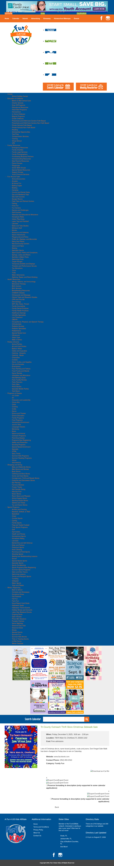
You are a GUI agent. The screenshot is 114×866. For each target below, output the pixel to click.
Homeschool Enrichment (20, 422)
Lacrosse (15, 540)
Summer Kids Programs (20, 456)
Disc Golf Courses (18, 197)
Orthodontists (16, 324)
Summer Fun (16, 634)
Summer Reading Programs (22, 458)
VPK (13, 143)
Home (7, 18)
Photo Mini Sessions (19, 619)
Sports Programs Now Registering (24, 567)
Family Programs (18, 418)
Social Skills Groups (19, 167)
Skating (14, 248)
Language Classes (18, 427)
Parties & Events (13, 342)
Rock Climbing (17, 549)
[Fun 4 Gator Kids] (21, 34)
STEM (14, 451)
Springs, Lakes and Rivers (21, 255)
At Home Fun (16, 183)
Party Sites (15, 384)
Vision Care (16, 337)
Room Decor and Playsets (21, 496)
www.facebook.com (61, 757)
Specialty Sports (17, 563)
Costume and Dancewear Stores (23, 480)
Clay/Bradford (81, 13)
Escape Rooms (17, 199)
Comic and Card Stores (20, 476)
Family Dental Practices (20, 308)
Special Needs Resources (21, 170)
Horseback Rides (18, 217)
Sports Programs (13, 507)
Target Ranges (17, 261)
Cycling (14, 520)
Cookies (15, 360)
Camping (15, 190)
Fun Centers (16, 208)
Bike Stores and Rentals (20, 469)
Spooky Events (17, 632)
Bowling (14, 188)
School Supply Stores (19, 498)
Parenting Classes (18, 438)
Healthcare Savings (19, 313)
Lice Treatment (17, 317)
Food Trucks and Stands (20, 371)
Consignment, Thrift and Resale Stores (25, 478)
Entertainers (16, 366)
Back (57, 807)
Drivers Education (18, 415)
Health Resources (13, 279)
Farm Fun (15, 601)
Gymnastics (16, 532)
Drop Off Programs (18, 105)
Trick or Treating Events (20, 639)
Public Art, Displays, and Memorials (24, 239)
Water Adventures (18, 275)
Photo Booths (16, 386)
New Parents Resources (20, 161)
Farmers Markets (18, 485)
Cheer (14, 516)
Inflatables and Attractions (21, 375)
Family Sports (17, 523)
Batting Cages (17, 185)
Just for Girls (16, 424)
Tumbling (15, 578)
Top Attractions (17, 268)
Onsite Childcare (18, 118)
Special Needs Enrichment (21, 447)
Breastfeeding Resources (21, 290)
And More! (64, 846)
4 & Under (15, 395)
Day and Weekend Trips (20, 194)
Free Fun (15, 205)
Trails (14, 272)
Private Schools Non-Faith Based (23, 127)
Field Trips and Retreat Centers (23, 201)
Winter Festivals (17, 643)
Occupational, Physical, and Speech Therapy (28, 322)
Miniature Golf (17, 228)
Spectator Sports (18, 250)
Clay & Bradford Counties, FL (69, 842)
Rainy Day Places (18, 241)
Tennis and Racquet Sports (21, 576)
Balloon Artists (17, 348)
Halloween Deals (18, 605)
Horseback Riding (18, 538)
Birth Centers (16, 286)
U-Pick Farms (16, 641)
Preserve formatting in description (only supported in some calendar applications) (75, 786)
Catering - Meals (18, 355)
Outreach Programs (19, 436)
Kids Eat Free (16, 491)
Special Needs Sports (19, 561)
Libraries (15, 223)
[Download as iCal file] (100, 771)
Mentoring (15, 429)
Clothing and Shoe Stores (21, 473)
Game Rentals (17, 373)
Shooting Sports (17, 554)
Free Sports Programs (20, 527)
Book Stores (16, 471)
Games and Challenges (20, 210)
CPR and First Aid (18, 299)
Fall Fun (15, 599)
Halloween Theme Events (21, 607)
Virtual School (17, 141)
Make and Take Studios (20, 226)
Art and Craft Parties (19, 346)
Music (14, 431)
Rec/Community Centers (20, 243)
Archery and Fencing (19, 509)
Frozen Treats (17, 487)
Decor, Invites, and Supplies (22, 362)
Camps (9, 94)
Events (76, 18)
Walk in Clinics (17, 339)
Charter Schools (17, 103)
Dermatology (16, 302)
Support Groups (17, 172)
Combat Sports (17, 518)
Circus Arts (16, 402)
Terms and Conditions (41, 827)
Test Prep (15, 134)
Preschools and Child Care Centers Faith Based (29, 121)
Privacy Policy (38, 830)
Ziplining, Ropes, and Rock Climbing (24, 277)
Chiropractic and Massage (21, 295)
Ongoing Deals (17, 614)
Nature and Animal (18, 433)
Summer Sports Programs (21, 570)
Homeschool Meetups (62, 18)
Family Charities (17, 150)
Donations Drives (18, 594)
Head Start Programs (19, 109)
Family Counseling (18, 306)
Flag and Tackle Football (20, 525)
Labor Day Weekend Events (22, 612)
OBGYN (14, 319)
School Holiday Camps (20, 96)
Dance (14, 411)
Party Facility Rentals (19, 380)
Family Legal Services (19, 152)
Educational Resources (20, 107)
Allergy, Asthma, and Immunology (24, 281)
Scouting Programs (18, 444)
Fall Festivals (16, 596)
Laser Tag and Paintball (20, 221)
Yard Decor (16, 391)
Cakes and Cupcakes (19, 351)
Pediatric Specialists (19, 328)
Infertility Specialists (19, 315)
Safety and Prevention (19, 442)
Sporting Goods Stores (20, 500)
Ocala (43, 13)
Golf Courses (16, 212)
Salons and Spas (18, 246)
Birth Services (17, 288)
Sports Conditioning (19, 565)
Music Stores (16, 494)
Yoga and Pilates (18, 585)
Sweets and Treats (18, 503)
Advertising (35, 18)
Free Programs (17, 420)
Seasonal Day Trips (19, 625)
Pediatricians (16, 331)
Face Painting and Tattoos (21, 369)
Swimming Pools (17, 259)
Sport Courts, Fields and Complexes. (25, 252)
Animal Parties (17, 344)
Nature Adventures (18, 235)
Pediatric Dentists (18, 326)
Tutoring (15, 138)
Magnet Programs (18, 116)
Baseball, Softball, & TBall (21, 511)
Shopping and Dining (14, 465)
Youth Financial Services (20, 174)
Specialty (15, 449)
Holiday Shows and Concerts (22, 610)
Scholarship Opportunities (21, 132)
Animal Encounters (18, 179)
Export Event (63, 780)
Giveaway (47, 18)
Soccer (14, 558)
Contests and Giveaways (20, 592)
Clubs (14, 404)
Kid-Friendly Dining (18, 489)
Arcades (15, 181)
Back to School (17, 590)
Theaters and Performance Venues (24, 266)
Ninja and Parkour (18, 545)
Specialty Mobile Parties (20, 389)
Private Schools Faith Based (22, 125)
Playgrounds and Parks (20, 237)
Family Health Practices (20, 310)
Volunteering (16, 462)
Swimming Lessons (18, 574)
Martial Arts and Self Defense (22, 543)
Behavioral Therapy (19, 284)
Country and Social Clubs (21, 192)
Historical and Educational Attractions (25, 214)
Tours (14, 270)
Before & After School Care (21, 100)
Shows (14, 630)
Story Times (16, 453)
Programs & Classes (14, 393)
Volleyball (15, 581)
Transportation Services (20, 136)
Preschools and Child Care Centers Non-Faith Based (30, 123)
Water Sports (16, 583)
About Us (36, 832)
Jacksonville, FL (66, 838)
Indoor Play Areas (18, 219)
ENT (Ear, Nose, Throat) (20, 304)
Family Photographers (19, 154)
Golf (13, 529)
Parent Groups (17, 163)
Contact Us (37, 835)
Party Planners (17, 382)
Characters (16, 357)
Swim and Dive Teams (20, 572)
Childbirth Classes (18, 293)
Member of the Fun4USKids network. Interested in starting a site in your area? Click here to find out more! (70, 827)
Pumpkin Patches (18, 621)
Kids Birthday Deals (19, 377)
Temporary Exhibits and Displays (23, 264)
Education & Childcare (15, 98)
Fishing (14, 203)
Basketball (15, 514)
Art (13, 398)
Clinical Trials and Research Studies (24, 297)
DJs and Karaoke (18, 364)
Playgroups (16, 165)
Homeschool (16, 112)
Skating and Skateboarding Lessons (24, 556)
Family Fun (59, 763)
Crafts (14, 409)
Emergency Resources (20, 147)
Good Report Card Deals (20, 603)
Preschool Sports (18, 547)
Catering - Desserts (19, 353)
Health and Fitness (18, 534)
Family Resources (13, 145)
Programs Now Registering (21, 440)
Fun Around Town (13, 176)
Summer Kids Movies (19, 637)
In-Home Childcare (18, 114)
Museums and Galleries (20, 232)
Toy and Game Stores (19, 505)
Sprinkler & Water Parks (20, 257)
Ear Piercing (16, 482)
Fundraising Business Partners (23, 156)
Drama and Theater (19, 413)
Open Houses (17, 616)
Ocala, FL (63, 836)
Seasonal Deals (17, 628)
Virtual (14, 460)
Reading (15, 130)
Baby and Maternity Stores (21, 467)
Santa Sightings (17, 623)
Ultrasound (16, 335)
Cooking (15, 406)
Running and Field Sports (21, 552)
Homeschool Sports (19, 536)
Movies (14, 230)
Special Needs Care (19, 333)
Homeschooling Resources (21, 159)
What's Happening (13, 587)
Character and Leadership (21, 400)
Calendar (15, 18)
